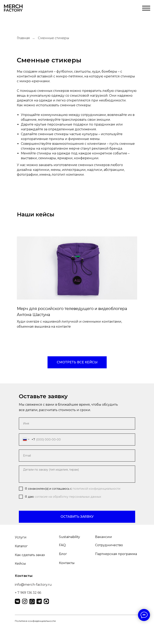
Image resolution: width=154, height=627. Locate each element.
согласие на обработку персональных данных (68, 496)
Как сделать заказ (30, 555)
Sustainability (69, 537)
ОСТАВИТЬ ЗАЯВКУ (77, 517)
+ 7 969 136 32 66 (28, 593)
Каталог (21, 546)
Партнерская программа (116, 554)
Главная (23, 38)
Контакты (67, 563)
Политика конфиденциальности (35, 620)
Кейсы (20, 563)
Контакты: (24, 576)
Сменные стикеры (53, 38)
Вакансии (103, 537)
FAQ (62, 545)
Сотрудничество (109, 545)
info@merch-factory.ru (33, 584)
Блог (63, 554)
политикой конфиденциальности (96, 488)
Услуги (20, 537)
